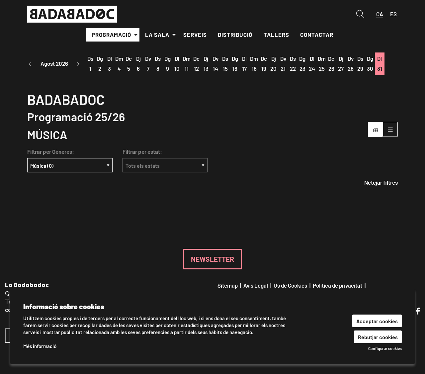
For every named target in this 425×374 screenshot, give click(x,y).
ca (379, 14)
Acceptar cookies (377, 320)
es (393, 14)
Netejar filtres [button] (381, 182)
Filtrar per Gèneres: (50, 151)
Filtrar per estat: (142, 151)
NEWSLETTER (212, 258)
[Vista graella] (390, 129)
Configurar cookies (385, 348)
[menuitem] (112, 35)
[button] (30, 64)
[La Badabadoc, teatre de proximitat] (85, 17)
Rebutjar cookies (378, 336)
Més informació (39, 346)
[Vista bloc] (375, 129)
